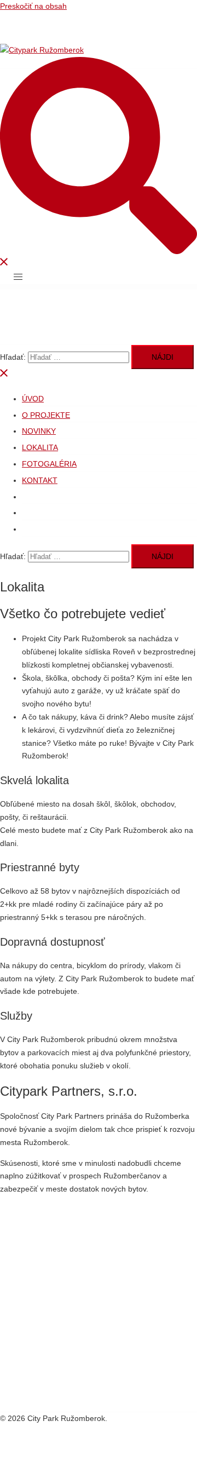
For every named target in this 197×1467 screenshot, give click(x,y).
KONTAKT (39, 480)
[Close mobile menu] (4, 375)
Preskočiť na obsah (33, 6)
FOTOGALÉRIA (49, 463)
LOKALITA (40, 447)
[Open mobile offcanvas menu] (18, 277)
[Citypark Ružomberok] (42, 49)
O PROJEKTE (46, 415)
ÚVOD (33, 398)
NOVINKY (39, 431)
